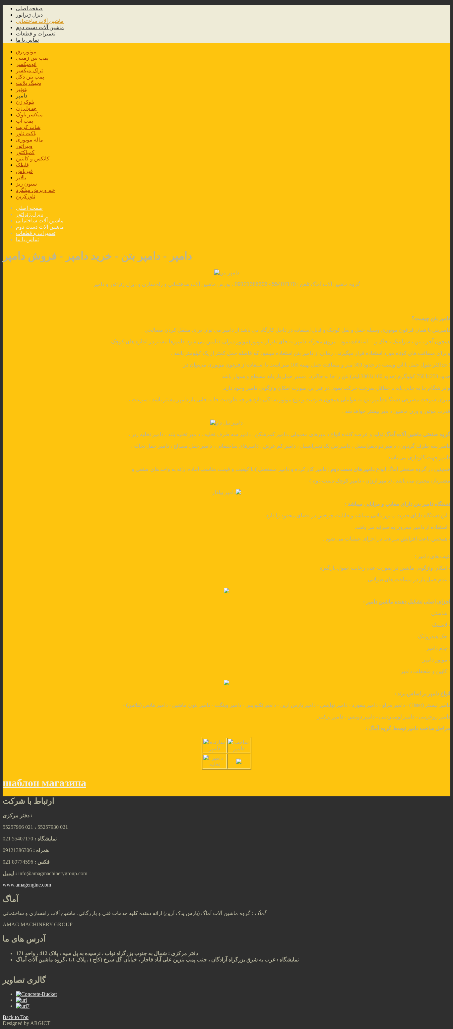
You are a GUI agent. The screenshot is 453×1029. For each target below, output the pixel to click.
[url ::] (21, 1000)
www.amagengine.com (27, 884)
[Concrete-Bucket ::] (36, 994)
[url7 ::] (23, 1006)
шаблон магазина (44, 783)
